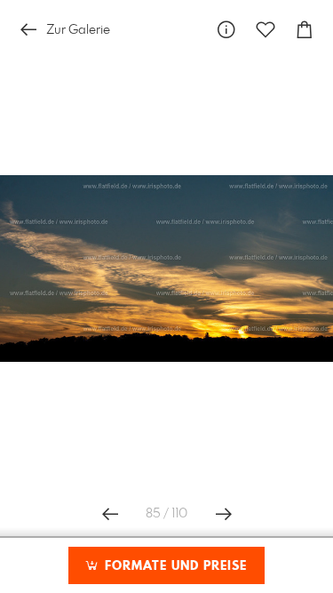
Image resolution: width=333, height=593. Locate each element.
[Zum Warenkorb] (304, 30)
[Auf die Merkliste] (265, 30)
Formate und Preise (173, 566)
